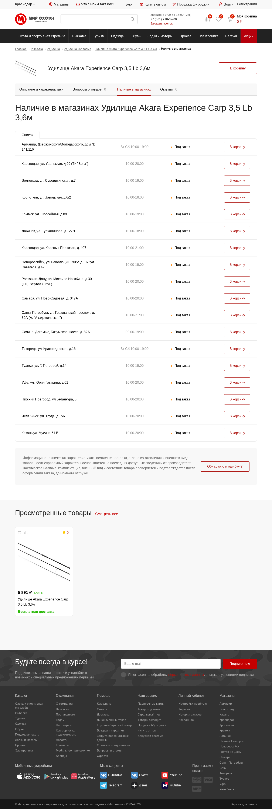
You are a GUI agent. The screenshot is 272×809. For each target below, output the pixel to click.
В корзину (238, 68)
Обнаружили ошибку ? (224, 466)
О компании (65, 695)
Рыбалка (79, 36)
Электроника (208, 36)
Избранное (186, 719)
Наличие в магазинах (134, 89)
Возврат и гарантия (110, 730)
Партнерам (64, 725)
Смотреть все (106, 514)
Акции (249, 36)
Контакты (62, 745)
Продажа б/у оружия (193, 4)
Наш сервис (147, 695)
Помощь (103, 695)
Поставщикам (65, 714)
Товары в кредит (149, 719)
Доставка (103, 714)
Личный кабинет (191, 695)
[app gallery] (83, 776)
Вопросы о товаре (89, 89)
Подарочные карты (151, 703)
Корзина (184, 709)
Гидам (60, 719)
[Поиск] (99, 19)
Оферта (102, 755)
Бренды (61, 755)
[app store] (28, 776)
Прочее (185, 36)
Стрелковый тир (149, 714)
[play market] (55, 776)
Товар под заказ (149, 709)
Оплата (102, 709)
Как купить (104, 703)
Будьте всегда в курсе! (51, 662)
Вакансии (62, 709)
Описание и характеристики (41, 89)
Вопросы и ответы (109, 750)
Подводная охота (27, 734)
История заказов (189, 714)
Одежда (117, 36)
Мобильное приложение (73, 750)
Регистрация (247, 4)
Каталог (21, 695)
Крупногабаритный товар (114, 725)
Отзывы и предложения (113, 745)
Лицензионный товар (111, 719)
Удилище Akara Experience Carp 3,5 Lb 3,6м (99, 68)
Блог (129, 4)
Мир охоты (34, 19)
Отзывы (168, 89)
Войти (228, 4)
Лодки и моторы (160, 36)
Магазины (61, 4)
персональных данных (186, 675)
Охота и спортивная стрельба (41, 36)
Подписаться (240, 664)
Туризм (98, 36)
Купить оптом (155, 4)
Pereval (231, 36)
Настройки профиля (192, 703)
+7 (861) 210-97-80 (163, 19)
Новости (61, 739)
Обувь (135, 36)
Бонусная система (150, 735)
